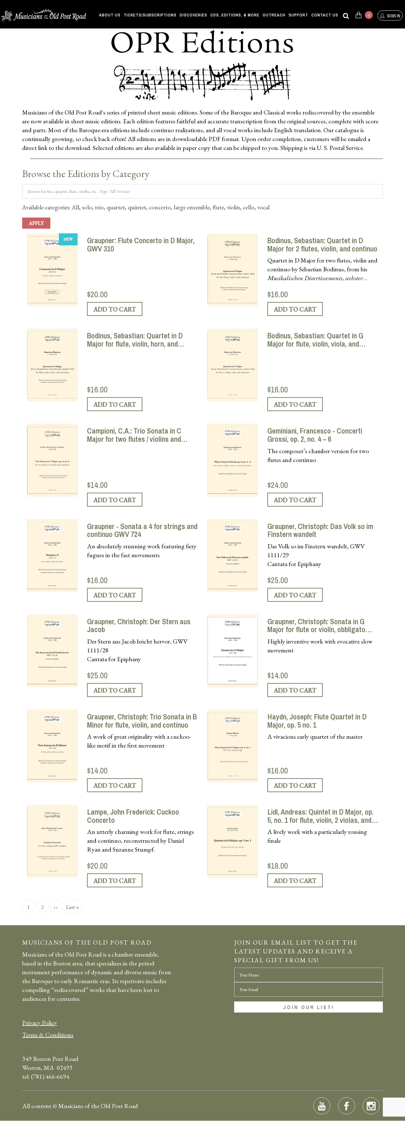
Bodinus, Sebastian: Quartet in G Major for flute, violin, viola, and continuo (315, 340)
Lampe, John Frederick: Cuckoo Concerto (133, 816)
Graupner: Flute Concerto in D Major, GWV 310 (141, 245)
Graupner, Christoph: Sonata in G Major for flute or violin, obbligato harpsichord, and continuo (316, 626)
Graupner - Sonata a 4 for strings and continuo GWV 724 (142, 530)
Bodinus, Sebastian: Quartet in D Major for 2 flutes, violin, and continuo (322, 245)
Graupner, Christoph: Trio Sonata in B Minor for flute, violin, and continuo (142, 721)
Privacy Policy (39, 1023)
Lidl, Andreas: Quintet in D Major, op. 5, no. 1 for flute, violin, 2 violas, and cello (320, 816)
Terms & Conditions (47, 1035)
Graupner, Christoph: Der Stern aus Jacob (138, 626)
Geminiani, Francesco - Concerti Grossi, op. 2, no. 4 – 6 (314, 435)
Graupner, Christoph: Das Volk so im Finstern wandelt (320, 530)
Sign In (393, 16)
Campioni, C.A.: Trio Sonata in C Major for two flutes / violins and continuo (134, 435)
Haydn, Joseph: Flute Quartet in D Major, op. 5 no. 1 (317, 721)
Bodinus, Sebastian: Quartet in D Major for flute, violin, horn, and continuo (135, 340)
